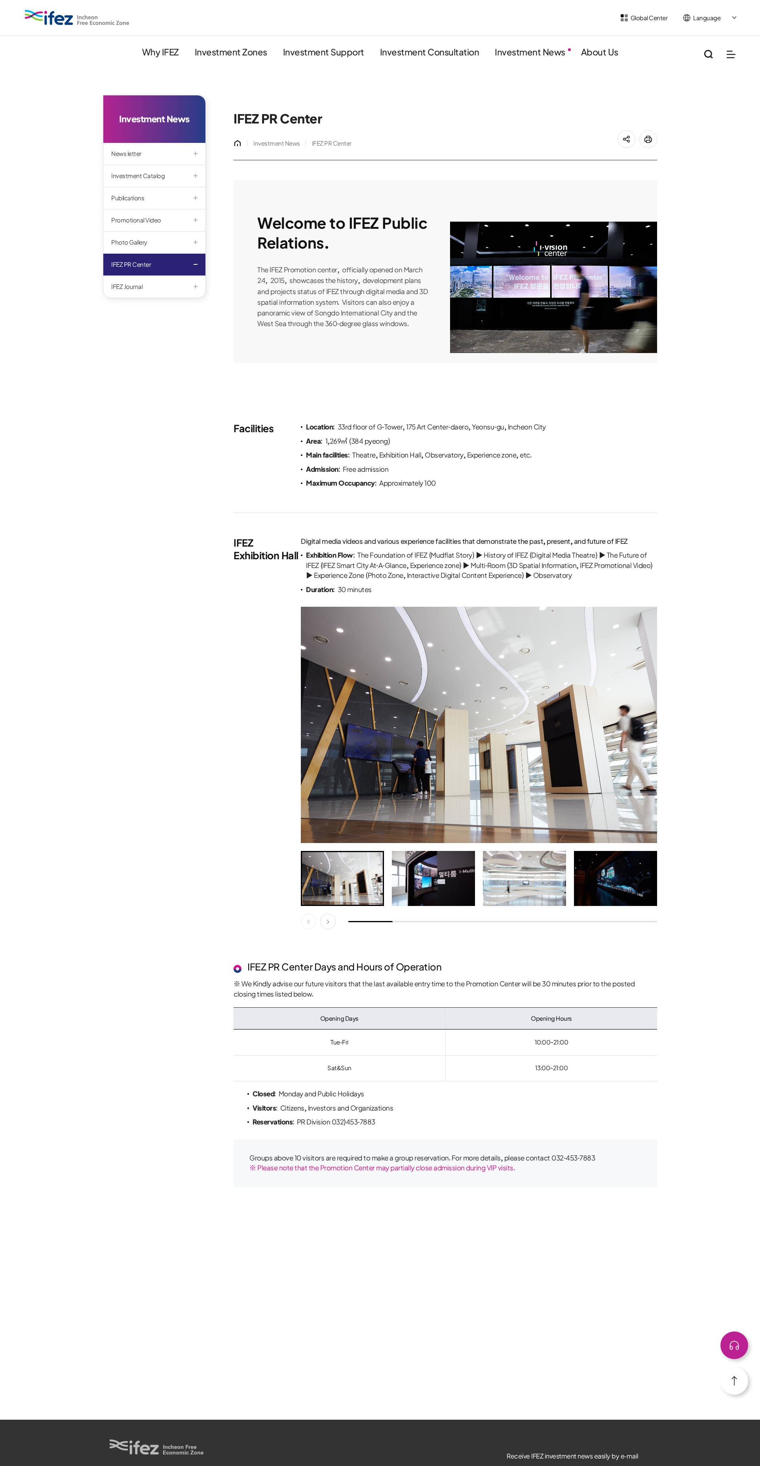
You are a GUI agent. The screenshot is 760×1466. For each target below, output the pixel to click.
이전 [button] (308, 921)
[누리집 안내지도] (731, 54)
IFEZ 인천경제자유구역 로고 (77, 17)
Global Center (649, 18)
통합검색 (708, 54)
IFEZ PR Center (332, 143)
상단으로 (734, 1345)
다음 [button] (328, 921)
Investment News (276, 143)
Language (706, 18)
